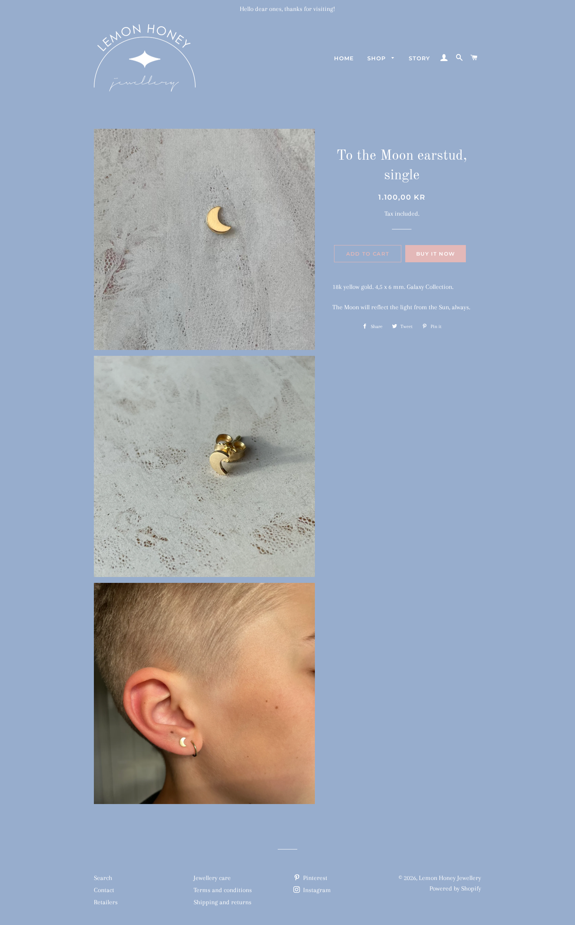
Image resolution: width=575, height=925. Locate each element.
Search (103, 878)
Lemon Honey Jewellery (450, 878)
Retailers (106, 902)
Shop (377, 58)
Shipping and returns (223, 902)
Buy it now (435, 254)
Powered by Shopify (455, 888)
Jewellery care (212, 878)
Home (344, 58)
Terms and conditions (223, 890)
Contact (104, 890)
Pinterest (314, 878)
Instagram (316, 890)
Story (419, 58)
